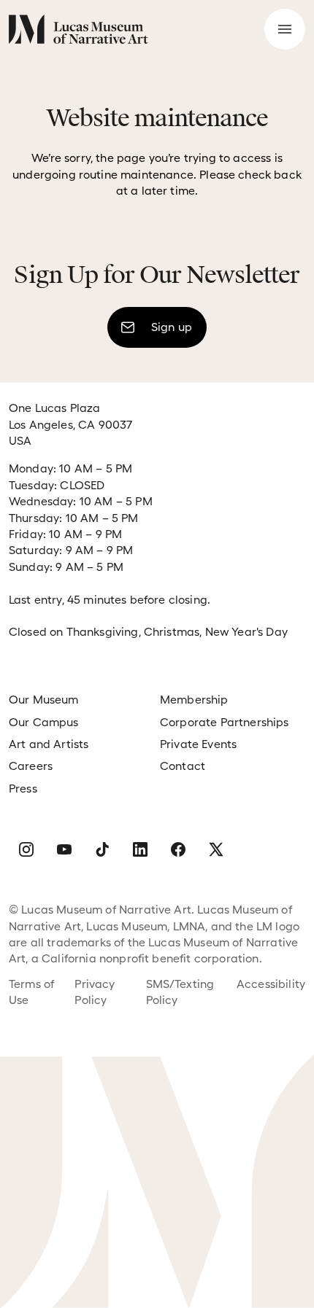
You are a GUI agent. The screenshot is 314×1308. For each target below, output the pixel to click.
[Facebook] (178, 849)
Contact (182, 766)
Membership (194, 699)
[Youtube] (64, 849)
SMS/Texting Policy (180, 992)
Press (23, 788)
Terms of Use (31, 992)
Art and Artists (48, 744)
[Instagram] (26, 849)
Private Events (198, 744)
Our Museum (44, 699)
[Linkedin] (140, 849)
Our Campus (44, 722)
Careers (31, 766)
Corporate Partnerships (224, 722)
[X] (216, 849)
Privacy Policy (94, 992)
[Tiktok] (102, 849)
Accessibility (271, 984)
